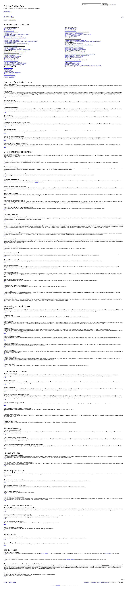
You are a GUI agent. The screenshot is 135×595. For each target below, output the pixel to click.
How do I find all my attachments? (73, 61)
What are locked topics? (10, 76)
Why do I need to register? (10, 28)
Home (5, 582)
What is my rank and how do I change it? (14, 48)
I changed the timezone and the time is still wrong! (16, 43)
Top (5, 87)
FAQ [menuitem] (12, 16)
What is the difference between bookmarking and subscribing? (80, 54)
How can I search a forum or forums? (74, 47)
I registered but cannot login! (11, 32)
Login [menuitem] (122, 16)
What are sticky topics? (9, 75)
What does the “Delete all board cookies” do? (15, 37)
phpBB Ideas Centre (70, 559)
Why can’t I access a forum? (11, 58)
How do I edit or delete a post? (11, 52)
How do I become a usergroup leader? (74, 33)
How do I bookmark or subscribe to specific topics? (77, 55)
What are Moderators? (70, 29)
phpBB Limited (44, 553)
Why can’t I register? (9, 30)
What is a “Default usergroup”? (72, 35)
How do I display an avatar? (11, 47)
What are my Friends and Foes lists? (74, 43)
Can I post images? (9, 71)
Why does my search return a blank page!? (75, 49)
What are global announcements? (12, 72)
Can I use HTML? (8, 69)
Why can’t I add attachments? (11, 59)
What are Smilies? (8, 70)
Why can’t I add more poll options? (12, 56)
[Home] (4, 4)
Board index (12, 582)
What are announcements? (10, 73)
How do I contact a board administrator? (74, 66)
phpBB (36, 182)
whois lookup (105, 565)
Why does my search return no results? (74, 48)
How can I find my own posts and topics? (75, 51)
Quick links (7, 16)
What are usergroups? (70, 30)
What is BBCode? (8, 68)
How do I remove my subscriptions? (73, 57)
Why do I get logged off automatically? (13, 36)
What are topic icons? (9, 77)
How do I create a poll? (9, 55)
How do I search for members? (72, 50)
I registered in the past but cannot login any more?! (16, 34)
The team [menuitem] (93, 582)
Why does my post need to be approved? (14, 64)
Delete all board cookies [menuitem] (103, 582)
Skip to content (7, 11)
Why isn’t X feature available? (72, 64)
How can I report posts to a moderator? (13, 62)
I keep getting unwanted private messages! (75, 40)
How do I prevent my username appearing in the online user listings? (20, 41)
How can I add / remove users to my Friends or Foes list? (78, 44)
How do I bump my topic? (10, 65)
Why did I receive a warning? (11, 61)
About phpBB (108, 553)
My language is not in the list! (11, 44)
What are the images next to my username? (14, 46)
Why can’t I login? (8, 33)
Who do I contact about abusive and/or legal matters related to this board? (83, 65)
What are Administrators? (71, 28)
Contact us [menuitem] (86, 582)
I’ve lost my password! (9, 35)
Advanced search (112, 4)
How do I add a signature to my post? (13, 54)
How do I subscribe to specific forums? (74, 56)
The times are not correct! (10, 42)
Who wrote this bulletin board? (72, 63)
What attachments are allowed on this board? (76, 59)
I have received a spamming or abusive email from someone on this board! (83, 41)
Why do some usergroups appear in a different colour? (78, 34)
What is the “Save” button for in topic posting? (15, 63)
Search (104, 4)
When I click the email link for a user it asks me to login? (17, 49)
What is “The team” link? (71, 36)
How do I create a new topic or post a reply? (15, 51)
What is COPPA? (8, 29)
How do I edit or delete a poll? (11, 57)
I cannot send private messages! (73, 39)
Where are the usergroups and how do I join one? (77, 32)
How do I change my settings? (11, 40)
